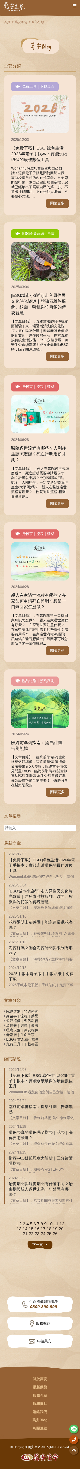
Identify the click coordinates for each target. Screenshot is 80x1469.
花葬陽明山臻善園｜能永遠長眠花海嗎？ (41, 925)
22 (31, 1233)
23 (37, 1233)
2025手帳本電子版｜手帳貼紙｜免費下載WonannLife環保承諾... (41, 987)
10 (50, 1224)
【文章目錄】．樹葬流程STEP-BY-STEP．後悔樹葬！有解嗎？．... (36, 1172)
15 (31, 1228)
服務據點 (43, 1323)
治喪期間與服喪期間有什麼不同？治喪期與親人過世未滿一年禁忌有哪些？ (41, 1189)
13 (19, 1228)
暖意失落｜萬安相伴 (21, 1030)
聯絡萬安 (44, 1341)
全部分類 (38, 22)
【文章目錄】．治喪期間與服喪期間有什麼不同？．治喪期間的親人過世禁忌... (41, 1203)
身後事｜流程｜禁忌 (38, 387)
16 (37, 1228)
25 (49, 1233)
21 (25, 1233)
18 (49, 1228)
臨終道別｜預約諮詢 (38, 681)
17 (43, 1228)
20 (61, 1228)
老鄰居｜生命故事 (20, 1035)
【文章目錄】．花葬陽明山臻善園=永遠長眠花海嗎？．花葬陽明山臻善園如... (42, 936)
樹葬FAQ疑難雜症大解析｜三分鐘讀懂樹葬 (41, 1161)
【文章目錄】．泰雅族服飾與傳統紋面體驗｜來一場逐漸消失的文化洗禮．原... (41, 910)
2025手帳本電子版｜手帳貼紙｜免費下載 (41, 976)
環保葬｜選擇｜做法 (21, 1025)
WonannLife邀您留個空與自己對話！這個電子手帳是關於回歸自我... (41, 879)
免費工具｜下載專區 (38, 86)
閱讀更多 (57, 203)
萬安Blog (21, 22)
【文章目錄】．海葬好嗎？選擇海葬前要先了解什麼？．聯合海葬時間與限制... (41, 961)
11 (56, 1224)
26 (55, 1233)
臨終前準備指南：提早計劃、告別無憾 (41, 1109)
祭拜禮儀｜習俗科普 (21, 1021)
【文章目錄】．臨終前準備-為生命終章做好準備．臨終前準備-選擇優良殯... (41, 1120)
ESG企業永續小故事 (38, 234)
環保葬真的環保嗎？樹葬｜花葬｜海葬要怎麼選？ (41, 1135)
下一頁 (37, 1245)
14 (25, 1228)
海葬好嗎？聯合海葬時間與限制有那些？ (41, 951)
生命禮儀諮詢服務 (43, 1304)
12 (62, 1224)
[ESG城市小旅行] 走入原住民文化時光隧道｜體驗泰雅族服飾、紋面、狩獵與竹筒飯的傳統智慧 (41, 896)
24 (43, 1233)
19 (55, 1228)
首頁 (7, 22)
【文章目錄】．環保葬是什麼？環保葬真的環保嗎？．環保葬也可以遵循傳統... (41, 1146)
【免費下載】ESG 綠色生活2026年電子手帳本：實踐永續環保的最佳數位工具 (42, 865)
